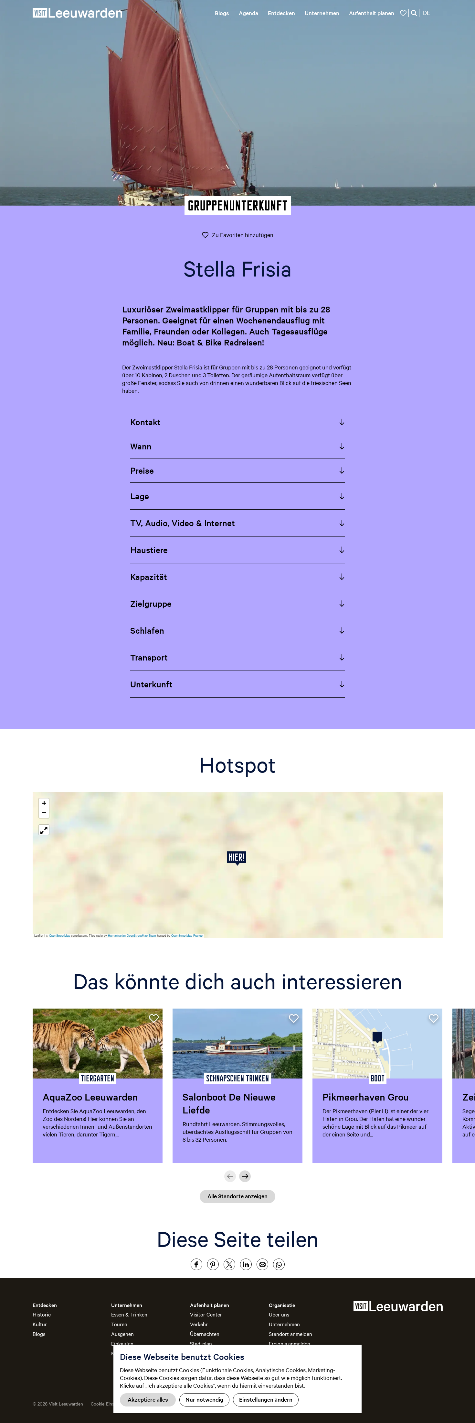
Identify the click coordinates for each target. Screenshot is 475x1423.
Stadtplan (201, 1343)
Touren (119, 1323)
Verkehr (199, 1323)
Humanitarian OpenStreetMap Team (132, 935)
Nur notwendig (204, 1399)
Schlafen (147, 630)
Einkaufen (122, 1343)
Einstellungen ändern (265, 1399)
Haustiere (149, 549)
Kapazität (148, 576)
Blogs (39, 1333)
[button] (237, 858)
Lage (139, 496)
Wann (141, 446)
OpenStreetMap (59, 935)
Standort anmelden (290, 1333)
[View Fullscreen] (44, 830)
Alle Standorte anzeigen (237, 1196)
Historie (42, 1314)
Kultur (40, 1323)
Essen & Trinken (129, 1314)
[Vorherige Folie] (230, 1176)
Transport (149, 657)
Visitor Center (206, 1314)
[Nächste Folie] (245, 1176)
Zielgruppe (151, 603)
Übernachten (204, 1333)
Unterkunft (151, 684)
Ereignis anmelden (289, 1343)
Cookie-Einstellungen (112, 1403)
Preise (142, 470)
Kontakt (145, 421)
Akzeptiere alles (148, 1399)
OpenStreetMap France (187, 935)
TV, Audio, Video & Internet (182, 522)
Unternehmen (284, 1323)
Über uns (279, 1314)
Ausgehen (122, 1333)
